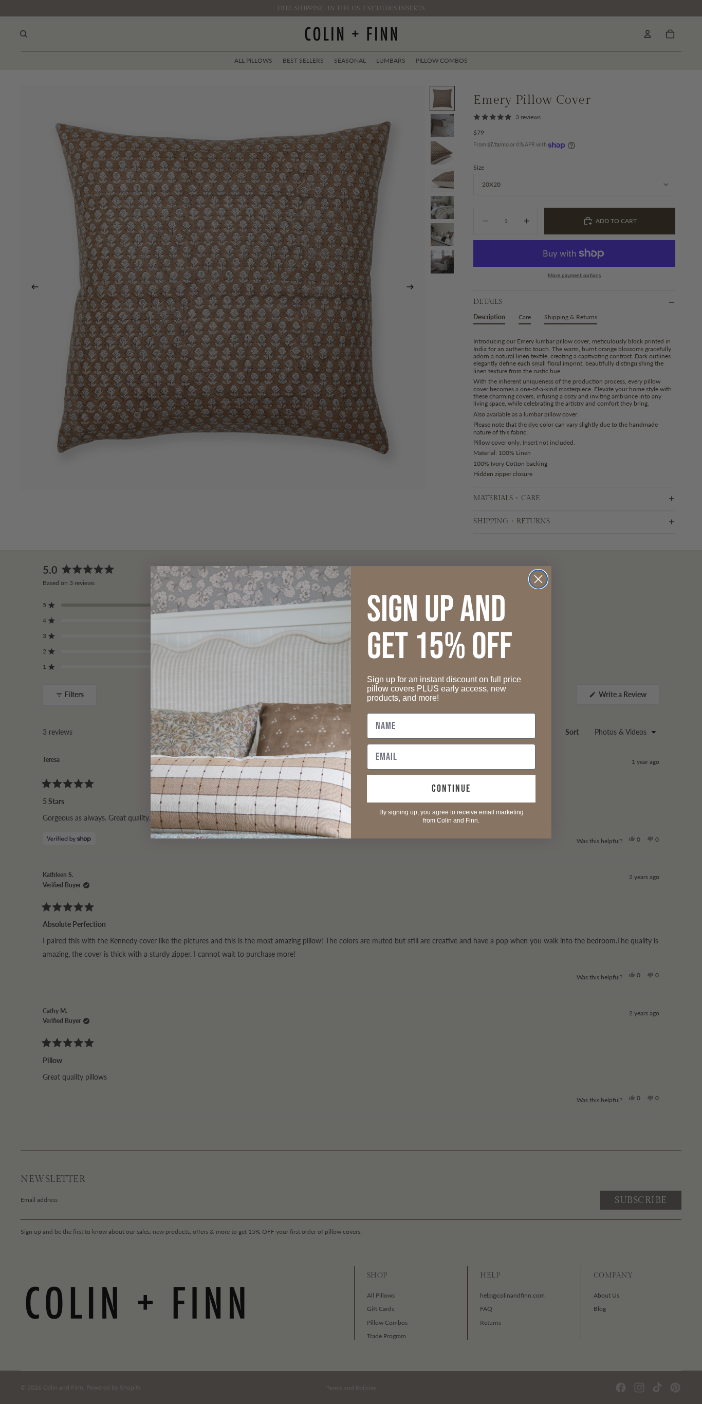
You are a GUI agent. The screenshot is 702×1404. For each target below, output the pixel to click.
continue (451, 788)
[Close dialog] (538, 579)
